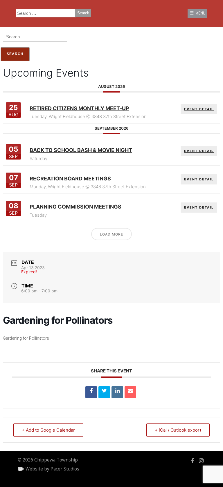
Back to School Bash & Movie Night (81, 150)
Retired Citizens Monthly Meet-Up (79, 108)
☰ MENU (197, 13)
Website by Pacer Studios (52, 469)
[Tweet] (104, 392)
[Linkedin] (117, 392)
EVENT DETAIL (199, 109)
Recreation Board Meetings (70, 178)
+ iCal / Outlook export (178, 430)
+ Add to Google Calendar (48, 430)
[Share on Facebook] (91, 392)
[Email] (130, 392)
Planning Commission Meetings (75, 207)
